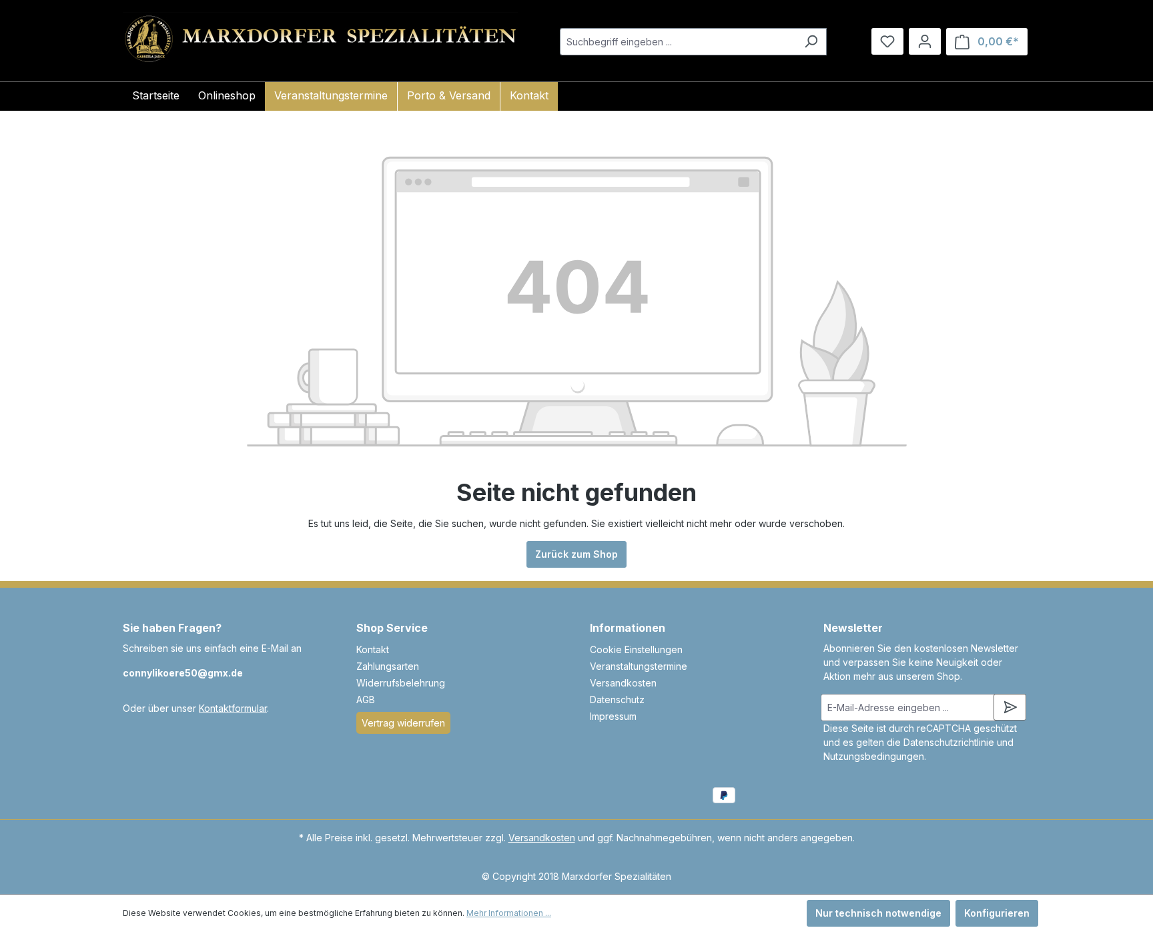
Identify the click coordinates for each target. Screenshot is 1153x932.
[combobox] (678, 41)
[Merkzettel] (887, 41)
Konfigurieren (997, 913)
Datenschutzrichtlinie (948, 742)
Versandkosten (623, 682)
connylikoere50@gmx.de (183, 672)
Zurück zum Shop (576, 554)
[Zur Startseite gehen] (320, 38)
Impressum (613, 716)
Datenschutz (617, 699)
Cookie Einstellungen (636, 649)
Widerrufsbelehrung (400, 682)
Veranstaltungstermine (638, 666)
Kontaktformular (233, 708)
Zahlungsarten (387, 666)
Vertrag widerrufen (403, 723)
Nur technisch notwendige (878, 913)
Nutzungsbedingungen (873, 756)
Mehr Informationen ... (508, 913)
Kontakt (372, 649)
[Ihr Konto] (925, 41)
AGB (365, 699)
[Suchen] (811, 41)
